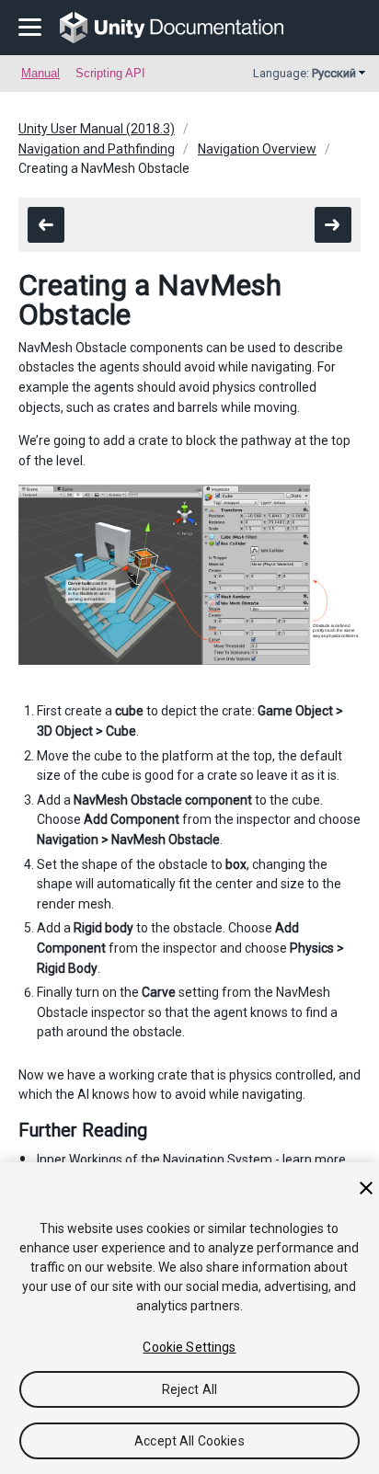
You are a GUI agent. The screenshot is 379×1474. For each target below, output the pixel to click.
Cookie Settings (189, 1347)
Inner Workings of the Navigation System (154, 1159)
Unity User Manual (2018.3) (96, 128)
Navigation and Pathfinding (96, 149)
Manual (40, 73)
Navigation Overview (257, 149)
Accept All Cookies (189, 1441)
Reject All (189, 1389)
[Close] (366, 1188)
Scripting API (110, 73)
